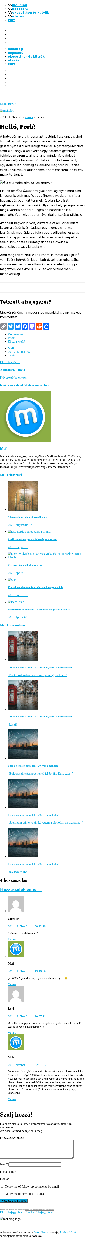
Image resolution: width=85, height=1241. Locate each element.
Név (4, 1164)
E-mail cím (8, 1171)
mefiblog (19, 5)
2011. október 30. (19, 351)
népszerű (20, 9)
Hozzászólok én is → (21, 889)
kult (11, 20)
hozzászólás (12, 1137)
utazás (18, 16)
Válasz (12, 939)
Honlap (4, 1179)
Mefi (11, 348)
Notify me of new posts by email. (25, 1193)
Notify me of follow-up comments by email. (32, 1186)
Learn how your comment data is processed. (39, 1210)
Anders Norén (68, 1232)
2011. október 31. (27, 926)
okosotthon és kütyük (30, 12)
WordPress (41, 1232)
